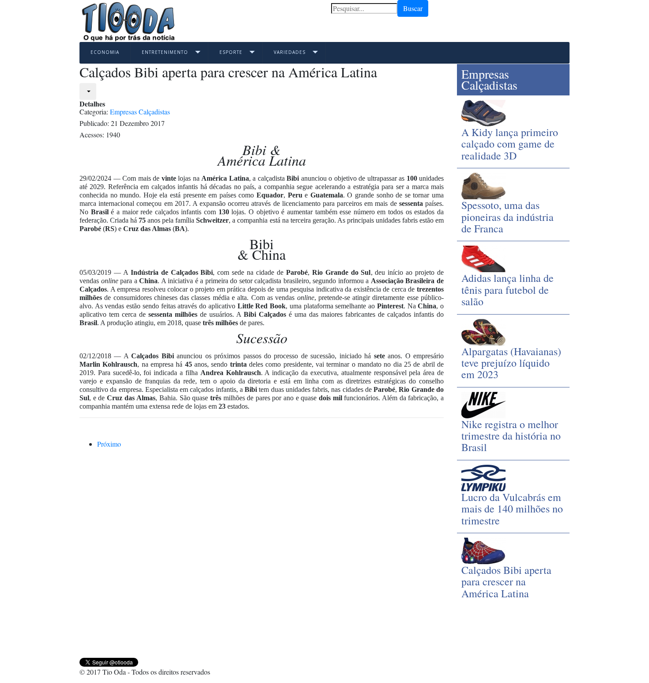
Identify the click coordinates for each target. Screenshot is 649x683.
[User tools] (87, 91)
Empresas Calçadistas (140, 111)
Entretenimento (165, 52)
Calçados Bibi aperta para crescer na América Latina (506, 581)
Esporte (230, 52)
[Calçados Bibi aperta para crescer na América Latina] (483, 549)
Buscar (413, 8)
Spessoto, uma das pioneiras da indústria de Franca (507, 216)
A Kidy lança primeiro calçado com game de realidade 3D (509, 144)
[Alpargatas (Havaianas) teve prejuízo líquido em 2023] (483, 330)
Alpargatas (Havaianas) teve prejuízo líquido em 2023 (511, 363)
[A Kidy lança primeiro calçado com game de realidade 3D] (483, 112)
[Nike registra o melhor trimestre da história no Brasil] (483, 403)
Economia (105, 52)
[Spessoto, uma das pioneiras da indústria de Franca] (483, 185)
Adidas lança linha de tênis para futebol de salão (507, 289)
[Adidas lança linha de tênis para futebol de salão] (483, 257)
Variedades (290, 52)
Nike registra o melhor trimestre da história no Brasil (511, 436)
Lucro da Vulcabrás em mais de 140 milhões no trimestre (512, 508)
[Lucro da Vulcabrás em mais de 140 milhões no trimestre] (483, 476)
